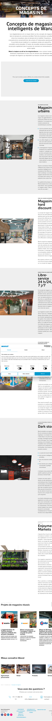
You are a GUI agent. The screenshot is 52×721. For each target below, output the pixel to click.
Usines (31, 712)
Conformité (21, 709)
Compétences (31, 3)
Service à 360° (23, 3)
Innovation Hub (41, 709)
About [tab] (43, 349)
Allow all (42, 373)
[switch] (19, 368)
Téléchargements (21, 717)
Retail (18, 675)
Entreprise (45, 3)
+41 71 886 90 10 (17, 698)
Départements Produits (7, 3)
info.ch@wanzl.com (31, 699)
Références (38, 3)
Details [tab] (26, 349)
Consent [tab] (9, 349)
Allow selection (26, 373)
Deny (9, 373)
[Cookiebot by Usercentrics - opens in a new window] (45, 346)
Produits (18, 3)
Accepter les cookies (31, 80)
